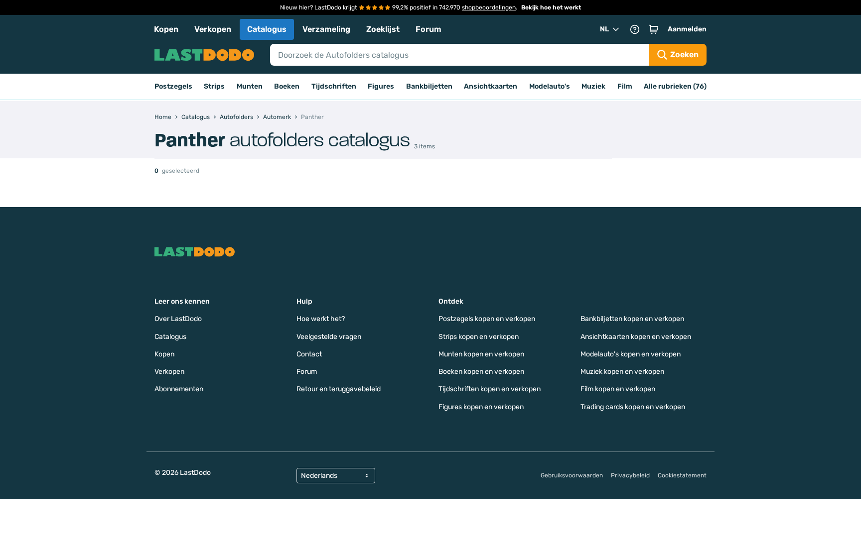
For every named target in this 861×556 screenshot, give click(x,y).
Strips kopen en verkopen (478, 337)
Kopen (166, 29)
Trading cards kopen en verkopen (632, 407)
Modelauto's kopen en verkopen (630, 354)
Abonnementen (178, 389)
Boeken (286, 86)
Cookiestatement (682, 475)
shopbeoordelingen (489, 7)
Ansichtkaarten (490, 86)
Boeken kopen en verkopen (481, 371)
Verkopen (212, 29)
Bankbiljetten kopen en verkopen (632, 319)
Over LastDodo (178, 319)
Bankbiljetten (429, 86)
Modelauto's (549, 86)
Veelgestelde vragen (328, 337)
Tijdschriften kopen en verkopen (489, 389)
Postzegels (173, 86)
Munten (250, 86)
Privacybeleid (630, 475)
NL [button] (604, 29)
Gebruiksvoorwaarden (572, 475)
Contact (309, 354)
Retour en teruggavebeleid (338, 389)
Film (624, 86)
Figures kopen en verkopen (481, 407)
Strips (214, 86)
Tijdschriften (333, 86)
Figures (381, 86)
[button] (654, 29)
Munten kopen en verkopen (481, 354)
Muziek (593, 86)
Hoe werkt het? (320, 319)
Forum (428, 29)
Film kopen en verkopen (617, 389)
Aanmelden (687, 29)
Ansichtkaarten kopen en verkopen (635, 337)
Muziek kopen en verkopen (622, 371)
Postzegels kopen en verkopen (486, 319)
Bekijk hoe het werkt (551, 7)
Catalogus (267, 29)
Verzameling (326, 29)
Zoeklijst (383, 29)
